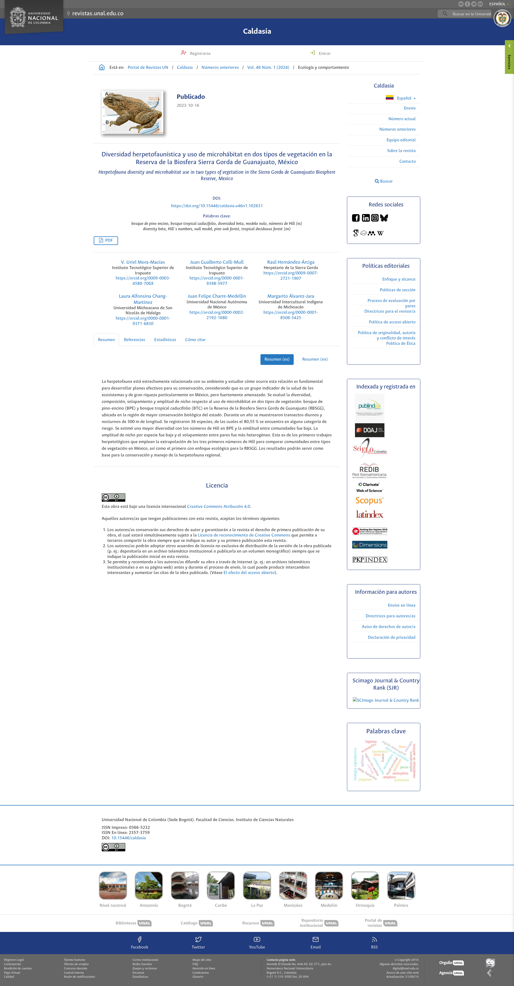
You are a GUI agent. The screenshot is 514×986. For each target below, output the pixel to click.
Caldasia (257, 31)
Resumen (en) (315, 359)
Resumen (106, 340)
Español (404, 98)
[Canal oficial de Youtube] (480, 4)
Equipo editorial (401, 140)
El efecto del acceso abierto (249, 573)
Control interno (74, 972)
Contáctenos (200, 972)
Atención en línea (203, 968)
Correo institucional (145, 960)
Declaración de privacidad (391, 637)
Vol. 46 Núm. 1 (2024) (268, 67)
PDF (109, 240)
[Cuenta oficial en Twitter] (474, 4)
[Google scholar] (356, 235)
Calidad (9, 977)
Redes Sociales (142, 964)
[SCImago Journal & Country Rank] (386, 700)
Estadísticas (165, 340)
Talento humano (74, 960)
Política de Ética (400, 343)
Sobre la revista (401, 151)
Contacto (407, 161)
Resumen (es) (277, 359)
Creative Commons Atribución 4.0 (218, 506)
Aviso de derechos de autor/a (388, 627)
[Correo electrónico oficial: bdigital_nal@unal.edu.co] (461, 4)
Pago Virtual (12, 972)
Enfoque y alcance (398, 279)
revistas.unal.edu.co (97, 13)
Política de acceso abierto (392, 322)
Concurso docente (75, 968)
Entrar (324, 53)
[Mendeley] (371, 235)
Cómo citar (195, 340)
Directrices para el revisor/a (389, 311)
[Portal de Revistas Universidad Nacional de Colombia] (102, 68)
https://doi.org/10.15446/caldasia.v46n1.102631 (217, 206)
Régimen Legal (14, 960)
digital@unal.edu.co (406, 968)
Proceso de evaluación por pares (391, 303)
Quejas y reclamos (145, 968)
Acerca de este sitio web (403, 972)
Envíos (410, 108)
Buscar (386, 181)
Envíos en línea (401, 605)
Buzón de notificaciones (79, 977)
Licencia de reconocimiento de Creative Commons (244, 535)
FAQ (195, 964)
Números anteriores (220, 67)
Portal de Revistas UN (148, 67)
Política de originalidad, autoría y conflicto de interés (386, 336)
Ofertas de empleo (76, 964)
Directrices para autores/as (390, 616)
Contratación (12, 964)
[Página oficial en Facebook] (467, 4)
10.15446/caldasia (128, 838)
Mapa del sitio (201, 960)
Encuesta (138, 972)
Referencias (134, 340)
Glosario (197, 977)
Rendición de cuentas (18, 968)
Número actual (402, 119)
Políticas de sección (397, 290)
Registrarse (200, 53)
